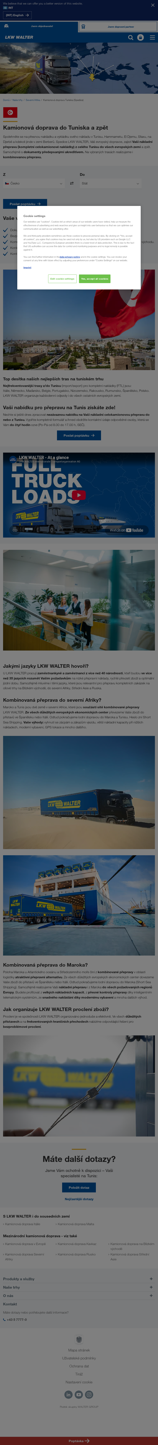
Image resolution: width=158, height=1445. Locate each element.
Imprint (27, 267)
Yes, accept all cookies (94, 278)
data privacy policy (70, 256)
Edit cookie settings (62, 278)
